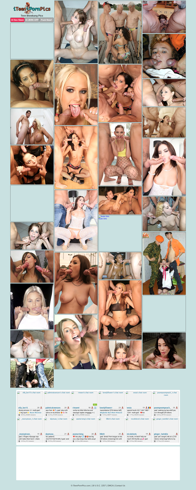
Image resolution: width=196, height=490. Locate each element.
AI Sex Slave (17, 20)
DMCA (110, 485)
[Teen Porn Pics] (32, 8)
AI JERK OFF (32, 20)
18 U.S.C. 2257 (99, 485)
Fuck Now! (46, 20)
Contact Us (120, 485)
